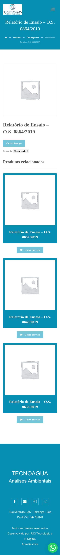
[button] (53, 548)
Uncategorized (21, 151)
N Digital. (30, 539)
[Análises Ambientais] (12, 9)
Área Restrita (30, 544)
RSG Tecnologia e (41, 533)
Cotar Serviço (14, 143)
